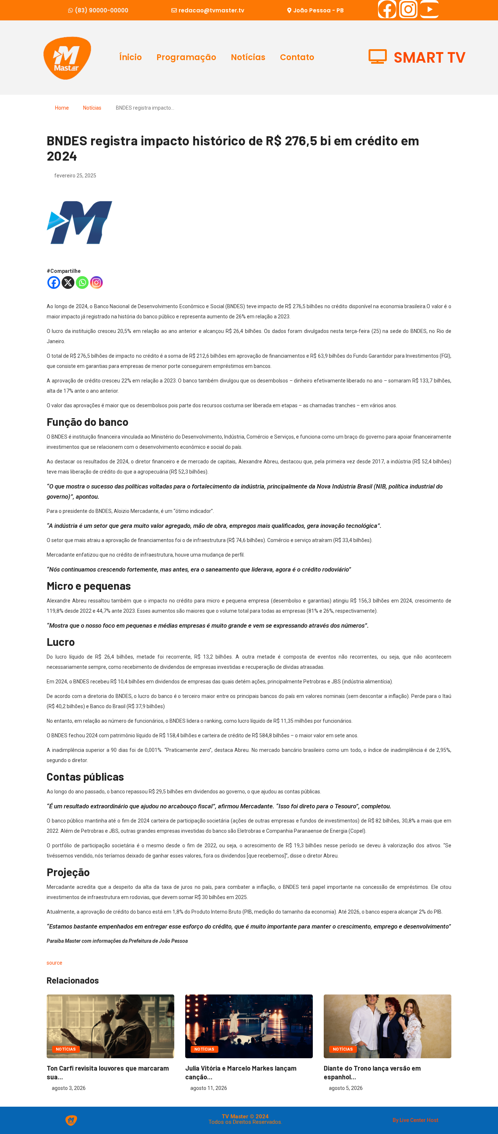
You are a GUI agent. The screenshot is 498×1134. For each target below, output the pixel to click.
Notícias (248, 57)
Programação (186, 57)
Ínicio (130, 57)
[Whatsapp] (82, 282)
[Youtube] (429, 9)
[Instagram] (408, 9)
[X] (68, 282)
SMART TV (430, 57)
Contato (297, 57)
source (54, 963)
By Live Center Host (415, 1120)
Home (62, 108)
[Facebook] (387, 9)
